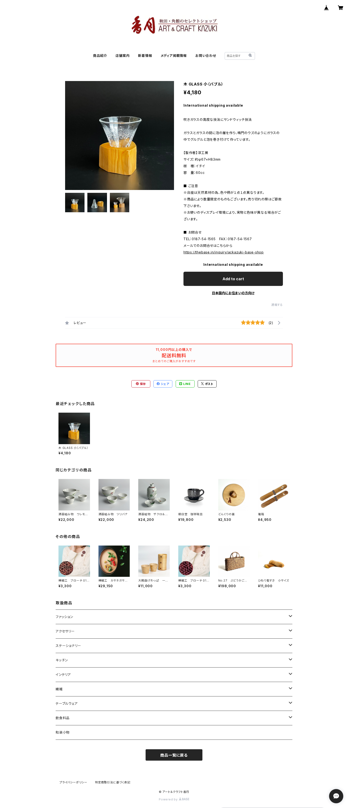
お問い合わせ (205, 56)
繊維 (59, 689)
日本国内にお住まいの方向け (233, 293)
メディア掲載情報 (174, 56)
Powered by (169, 799)
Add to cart (233, 278)
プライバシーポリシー (73, 782)
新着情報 (145, 56)
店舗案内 (122, 56)
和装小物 (63, 732)
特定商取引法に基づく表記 (112, 782)
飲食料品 (63, 718)
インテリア (63, 675)
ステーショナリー (68, 646)
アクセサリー (65, 631)
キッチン (62, 660)
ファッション (64, 617)
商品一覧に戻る (174, 755)
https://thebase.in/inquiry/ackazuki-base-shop (223, 252)
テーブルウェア (67, 703)
